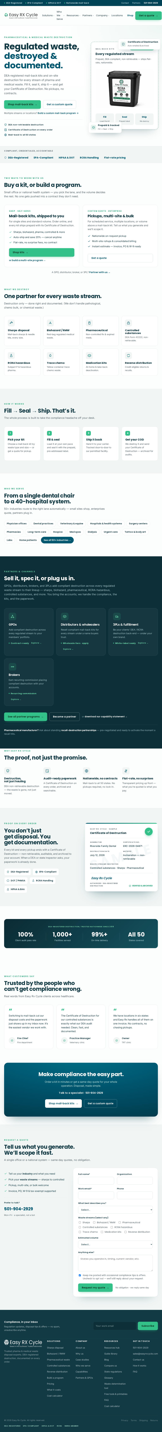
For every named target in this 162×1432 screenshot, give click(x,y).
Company (102, 15)
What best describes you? (92, 1203)
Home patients (28, 540)
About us (80, 1347)
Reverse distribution (139, 1231)
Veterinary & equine (71, 523)
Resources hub (112, 1347)
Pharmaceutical (131, 1222)
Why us (79, 1353)
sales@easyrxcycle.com (145, 1353)
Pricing (50, 1383)
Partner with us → (99, 272)
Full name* (84, 1174)
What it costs (54, 1389)
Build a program (55, 1377)
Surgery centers (138, 523)
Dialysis (92, 531)
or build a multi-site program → (27, 260)
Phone (120, 1188)
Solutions (48, 15)
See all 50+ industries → (57, 540)
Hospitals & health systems (106, 523)
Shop (130, 15)
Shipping (143, 1420)
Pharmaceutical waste (58, 1359)
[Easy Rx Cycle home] (20, 15)
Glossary (108, 1377)
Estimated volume (88, 1237)
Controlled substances (95, 1227)
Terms (134, 1420)
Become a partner (64, 716)
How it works (139, 1365)
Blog (106, 1359)
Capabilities (82, 1371)
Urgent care (111, 531)
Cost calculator (54, 1395)
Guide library (110, 1353)
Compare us (110, 1365)
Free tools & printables (115, 1394)
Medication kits (113, 1231)
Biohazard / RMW (106, 1222)
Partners (136, 3)
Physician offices (17, 523)
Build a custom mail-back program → (58, 113)
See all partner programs (26, 716)
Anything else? (86, 1252)
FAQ (106, 1400)
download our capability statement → (106, 716)
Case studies (82, 1359)
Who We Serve (60, 15)
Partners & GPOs (84, 1377)
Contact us (138, 1359)
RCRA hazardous (123, 1227)
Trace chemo (90, 1231)
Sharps (86, 1222)
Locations (117, 15)
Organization (124, 1174)
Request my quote (95, 1287)
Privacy (124, 1420)
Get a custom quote (59, 104)
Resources (73, 15)
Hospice (58, 531)
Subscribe (147, 1326)
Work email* (85, 1188)
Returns (154, 1420)
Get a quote (148, 15)
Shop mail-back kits (22, 104)
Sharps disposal (55, 1347)
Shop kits (20, 252)
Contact (125, 3)
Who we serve (83, 1365)
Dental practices (43, 523)
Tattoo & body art (135, 531)
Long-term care (37, 531)
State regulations (113, 1371)
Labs (9, 540)
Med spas (75, 531)
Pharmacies (14, 531)
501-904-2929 (18, 1209)
